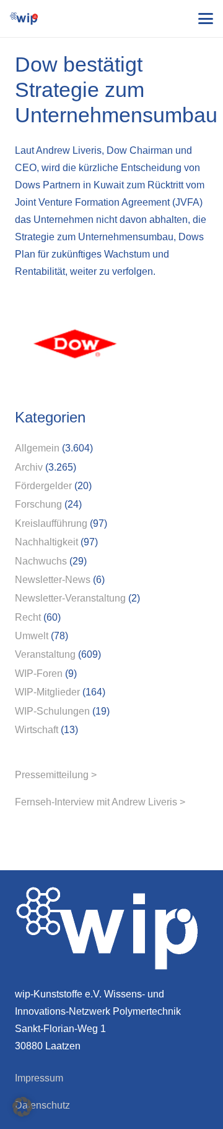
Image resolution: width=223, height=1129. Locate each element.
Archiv (29, 467)
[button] (205, 18)
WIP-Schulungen (52, 711)
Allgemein (37, 448)
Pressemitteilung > (56, 775)
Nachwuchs (41, 561)
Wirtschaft (36, 729)
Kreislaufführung (51, 523)
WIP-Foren (39, 673)
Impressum (39, 1078)
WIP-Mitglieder (47, 692)
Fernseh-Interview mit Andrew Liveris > (100, 802)
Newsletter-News (52, 579)
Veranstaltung (45, 654)
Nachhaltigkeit (46, 542)
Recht (28, 617)
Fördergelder (43, 486)
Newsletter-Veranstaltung (70, 598)
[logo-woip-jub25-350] (24, 18)
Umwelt (31, 636)
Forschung (38, 504)
